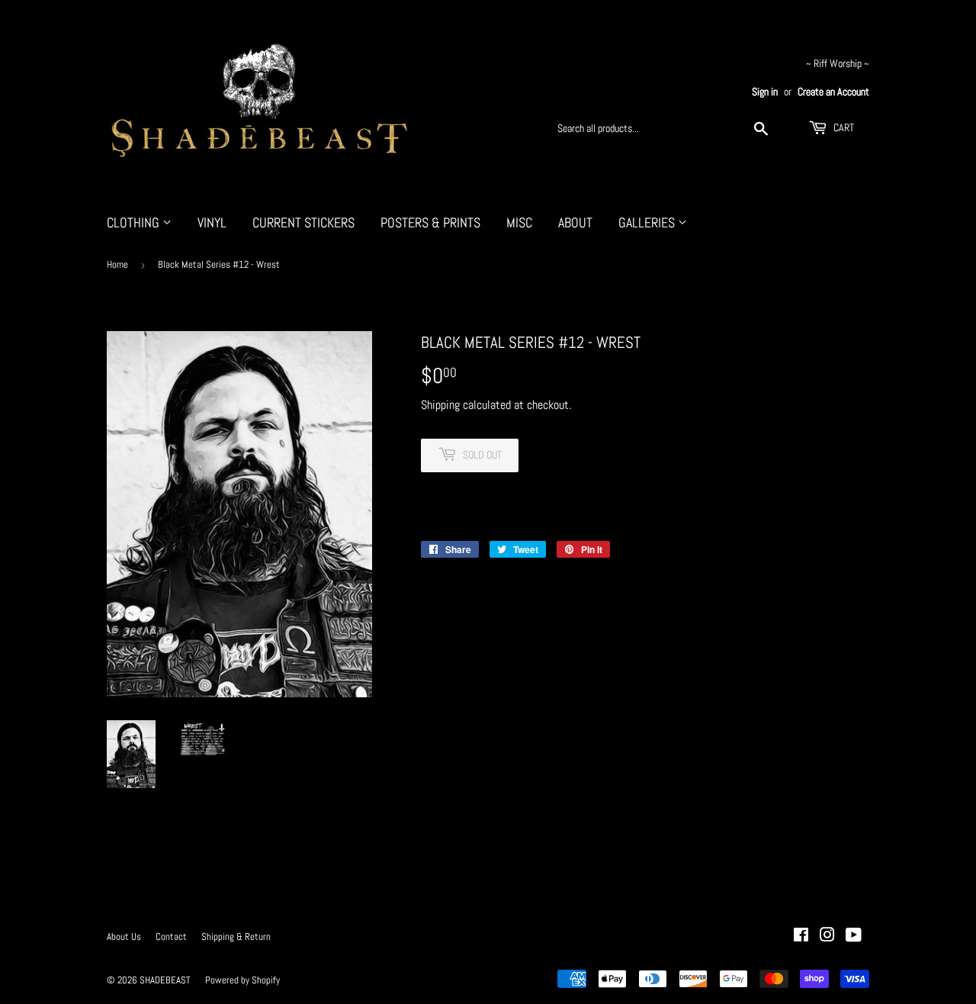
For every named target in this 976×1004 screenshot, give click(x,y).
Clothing (134, 222)
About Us (124, 936)
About (575, 222)
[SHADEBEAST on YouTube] (854, 936)
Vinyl (211, 222)
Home (117, 264)
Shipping (440, 405)
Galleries (648, 222)
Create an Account (833, 91)
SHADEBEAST (165, 979)
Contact (171, 936)
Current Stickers (303, 222)
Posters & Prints (430, 222)
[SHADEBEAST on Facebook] (801, 936)
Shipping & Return (236, 936)
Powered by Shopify (242, 979)
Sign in (765, 91)
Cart (842, 127)
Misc (519, 222)
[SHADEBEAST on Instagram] (827, 936)
